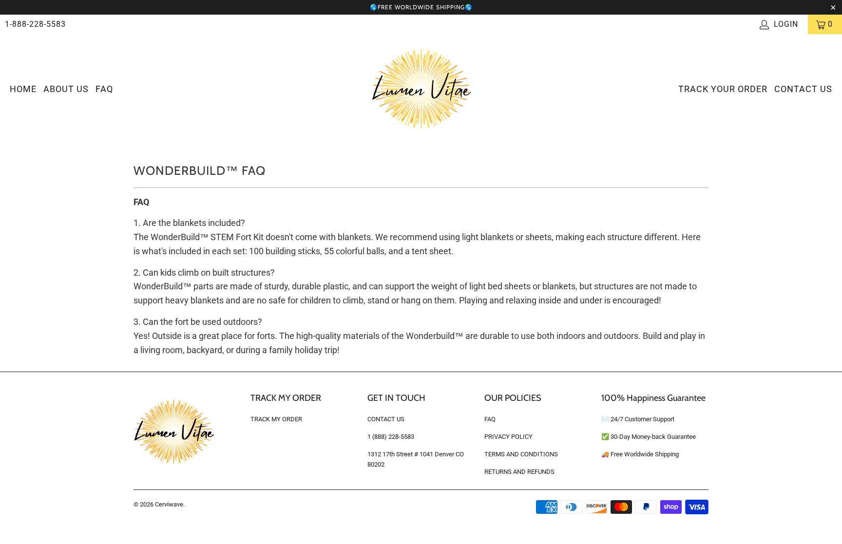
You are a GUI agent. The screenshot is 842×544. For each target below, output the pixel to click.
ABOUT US (66, 89)
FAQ (104, 89)
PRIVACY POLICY (508, 436)
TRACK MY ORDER (276, 419)
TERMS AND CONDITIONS (521, 454)
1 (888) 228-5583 (390, 436)
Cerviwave (169, 504)
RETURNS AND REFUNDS (519, 471)
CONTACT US (803, 89)
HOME (23, 89)
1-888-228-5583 (35, 24)
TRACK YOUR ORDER (722, 89)
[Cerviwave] (421, 89)
